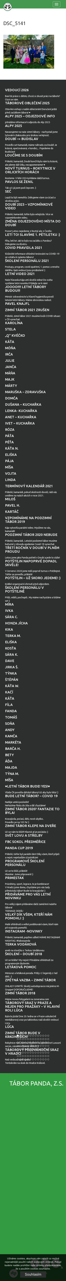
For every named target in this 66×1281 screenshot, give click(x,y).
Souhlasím (33, 1274)
